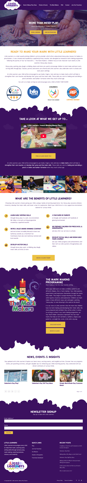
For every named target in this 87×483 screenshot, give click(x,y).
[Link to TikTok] (81, 480)
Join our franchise (50, 32)
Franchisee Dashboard (37, 457)
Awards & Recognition (37, 455)
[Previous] (1, 28)
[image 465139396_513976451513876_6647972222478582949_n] (76, 184)
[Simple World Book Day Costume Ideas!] (71, 376)
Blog (33, 445)
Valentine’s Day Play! (11, 383)
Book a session (35, 32)
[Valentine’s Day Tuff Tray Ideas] (43, 376)
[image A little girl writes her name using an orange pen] (33, 184)
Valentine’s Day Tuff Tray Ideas (42, 383)
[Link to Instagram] (79, 480)
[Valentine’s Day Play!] (15, 376)
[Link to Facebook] (76, 480)
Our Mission (35, 451)
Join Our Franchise (36, 449)
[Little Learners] (12, 5)
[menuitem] (19, 5)
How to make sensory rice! (66, 471)
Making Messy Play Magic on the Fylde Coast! (70, 454)
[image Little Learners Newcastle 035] (54, 184)
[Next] (85, 28)
